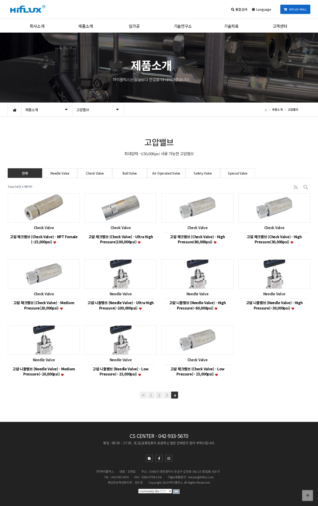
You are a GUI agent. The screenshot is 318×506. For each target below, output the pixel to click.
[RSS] (295, 187)
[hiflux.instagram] (168, 458)
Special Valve (237, 173)
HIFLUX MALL (297, 9)
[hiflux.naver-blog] (149, 458)
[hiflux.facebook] (159, 458)
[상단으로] (307, 495)
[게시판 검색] (305, 187)
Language (263, 9)
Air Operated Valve (166, 173)
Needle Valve (59, 173)
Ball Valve (129, 173)
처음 (143, 395)
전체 (25, 173)
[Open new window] (176, 491)
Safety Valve (203, 173)
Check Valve (95, 173)
